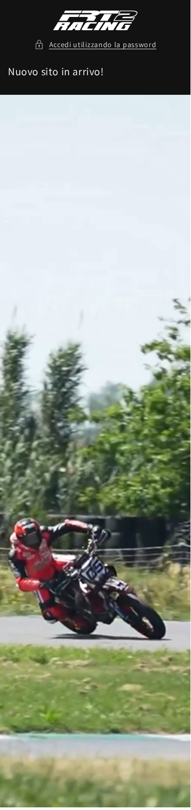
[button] (95, 44)
